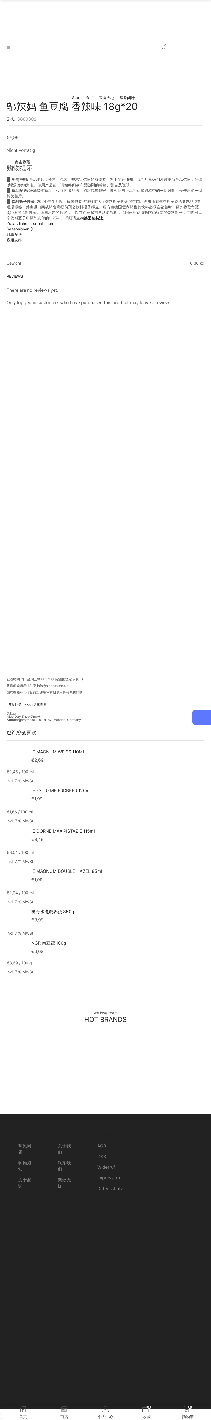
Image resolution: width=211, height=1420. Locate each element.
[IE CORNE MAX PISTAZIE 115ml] (16, 838)
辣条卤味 (127, 97)
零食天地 (106, 97)
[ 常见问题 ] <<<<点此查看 (26, 704)
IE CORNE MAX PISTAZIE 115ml (63, 831)
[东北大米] (105, 1073)
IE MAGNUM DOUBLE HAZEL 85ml (66, 871)
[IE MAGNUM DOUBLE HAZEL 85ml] (16, 878)
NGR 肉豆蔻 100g (48, 943)
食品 (90, 97)
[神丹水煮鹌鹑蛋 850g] (16, 918)
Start (76, 97)
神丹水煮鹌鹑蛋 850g (52, 911)
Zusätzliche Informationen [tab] (30, 223)
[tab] (105, 223)
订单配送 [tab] (14, 234)
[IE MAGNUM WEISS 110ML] (16, 757)
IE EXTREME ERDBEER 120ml (61, 790)
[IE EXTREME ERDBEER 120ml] (16, 797)
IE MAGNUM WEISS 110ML (58, 752)
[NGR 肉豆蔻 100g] (16, 949)
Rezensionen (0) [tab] (21, 229)
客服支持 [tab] (14, 240)
